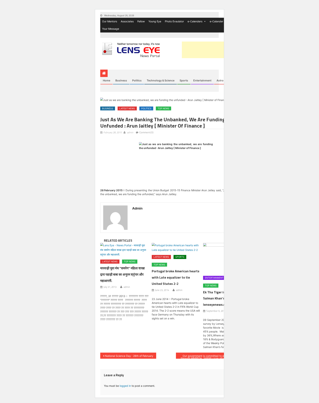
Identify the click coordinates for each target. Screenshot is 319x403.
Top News (163, 108)
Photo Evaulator (174, 21)
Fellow (141, 21)
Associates (127, 21)
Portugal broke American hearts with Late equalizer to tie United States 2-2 (175, 277)
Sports (184, 80)
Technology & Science (160, 80)
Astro (220, 80)
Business (121, 80)
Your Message (110, 28)
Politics (137, 80)
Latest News (127, 108)
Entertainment (202, 80)
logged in (125, 385)
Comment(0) (146, 132)
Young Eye (154, 21)
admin (130, 132)
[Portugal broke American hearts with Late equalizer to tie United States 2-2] (176, 247)
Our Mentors (109, 21)
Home (106, 80)
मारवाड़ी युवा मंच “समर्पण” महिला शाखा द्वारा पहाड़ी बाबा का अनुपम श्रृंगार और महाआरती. (122, 274)
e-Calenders (195, 21)
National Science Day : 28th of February (129, 355)
